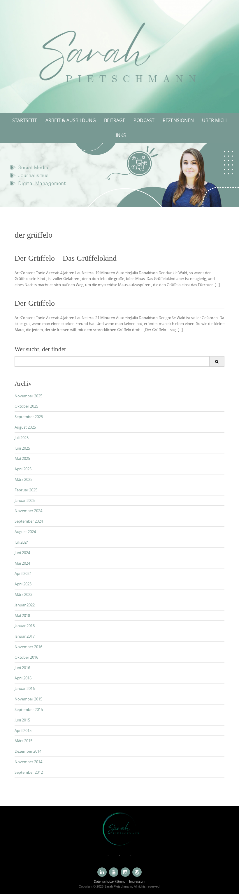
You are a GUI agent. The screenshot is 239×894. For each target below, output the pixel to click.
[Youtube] (113, 872)
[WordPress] (137, 872)
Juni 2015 (22, 720)
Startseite (24, 120)
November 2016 (28, 646)
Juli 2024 (22, 542)
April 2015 (23, 730)
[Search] (216, 361)
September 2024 (29, 521)
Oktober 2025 (26, 406)
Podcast (143, 120)
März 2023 (23, 594)
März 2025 (23, 479)
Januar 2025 (25, 500)
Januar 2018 (25, 625)
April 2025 (23, 469)
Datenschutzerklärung (109, 881)
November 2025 (28, 396)
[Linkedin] (102, 872)
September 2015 (29, 709)
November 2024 (28, 510)
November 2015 (28, 699)
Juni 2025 (22, 448)
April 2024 (23, 573)
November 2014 (28, 761)
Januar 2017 (25, 636)
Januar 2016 (25, 688)
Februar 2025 (26, 490)
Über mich (214, 120)
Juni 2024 (22, 552)
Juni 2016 (22, 667)
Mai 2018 (22, 615)
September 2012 (29, 772)
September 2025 (29, 416)
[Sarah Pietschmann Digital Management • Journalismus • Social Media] (119, 55)
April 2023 (23, 584)
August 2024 (25, 531)
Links (119, 135)
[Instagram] (125, 872)
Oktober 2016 (26, 657)
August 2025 (25, 427)
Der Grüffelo (35, 303)
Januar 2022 (25, 605)
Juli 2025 (22, 437)
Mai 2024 (22, 563)
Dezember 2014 (28, 751)
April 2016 (23, 678)
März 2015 (23, 740)
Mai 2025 (22, 458)
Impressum (137, 881)
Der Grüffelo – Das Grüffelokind (66, 258)
